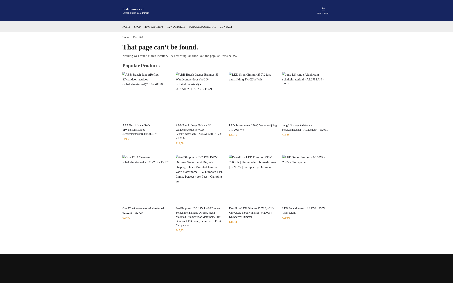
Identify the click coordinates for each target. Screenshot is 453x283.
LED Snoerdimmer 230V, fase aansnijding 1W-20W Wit (253, 127)
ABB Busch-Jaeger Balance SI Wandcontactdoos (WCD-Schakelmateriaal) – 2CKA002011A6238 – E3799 (199, 132)
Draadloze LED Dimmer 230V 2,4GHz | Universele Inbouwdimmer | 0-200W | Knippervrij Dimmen (252, 212)
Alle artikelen (323, 13)
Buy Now (146, 147)
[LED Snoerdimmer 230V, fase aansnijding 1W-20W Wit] (253, 96)
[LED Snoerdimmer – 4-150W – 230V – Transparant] (306, 179)
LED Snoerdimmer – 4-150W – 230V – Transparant (304, 210)
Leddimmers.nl (132, 9)
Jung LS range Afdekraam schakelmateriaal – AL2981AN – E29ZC (305, 127)
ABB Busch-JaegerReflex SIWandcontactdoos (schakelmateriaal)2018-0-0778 (139, 129)
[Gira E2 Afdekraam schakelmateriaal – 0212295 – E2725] (146, 179)
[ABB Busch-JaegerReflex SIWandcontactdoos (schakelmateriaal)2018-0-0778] (146, 96)
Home (125, 37)
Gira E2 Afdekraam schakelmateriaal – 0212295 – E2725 (144, 210)
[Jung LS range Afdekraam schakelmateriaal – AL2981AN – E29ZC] (306, 96)
